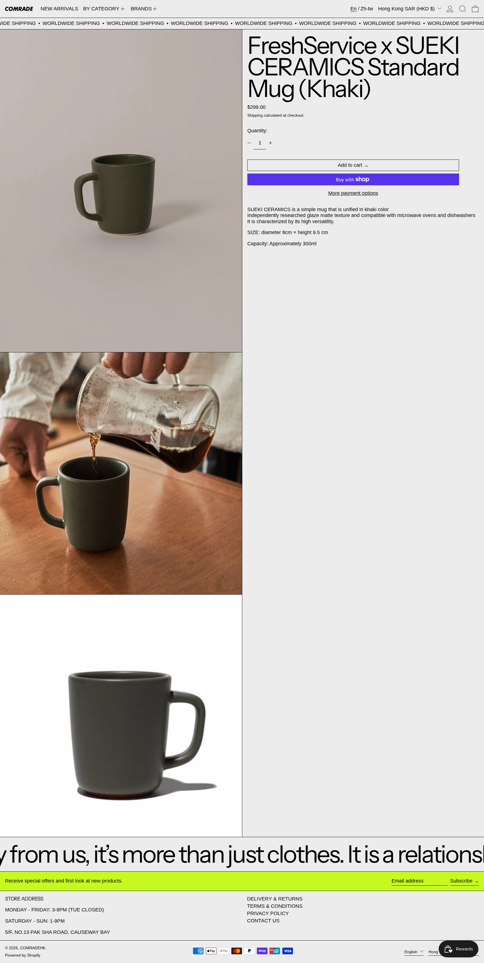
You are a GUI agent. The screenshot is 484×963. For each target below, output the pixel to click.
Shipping (255, 115)
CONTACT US (263, 920)
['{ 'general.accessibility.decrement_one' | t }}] (249, 142)
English (411, 951)
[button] (462, 9)
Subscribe (461, 881)
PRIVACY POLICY (268, 913)
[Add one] (270, 142)
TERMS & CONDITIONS (274, 906)
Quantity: (257, 130)
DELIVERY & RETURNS (274, 899)
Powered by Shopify (22, 955)
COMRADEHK (32, 948)
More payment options (353, 193)
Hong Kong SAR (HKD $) (407, 8)
